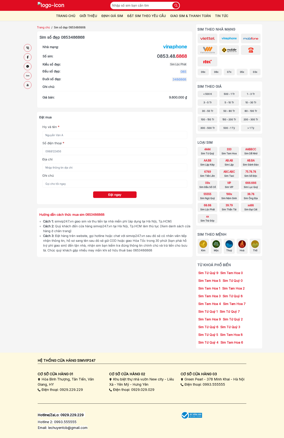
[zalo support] (27, 76)
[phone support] (27, 48)
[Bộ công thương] (191, 414)
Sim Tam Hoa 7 (234, 304)
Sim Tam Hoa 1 (209, 288)
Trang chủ (43, 27)
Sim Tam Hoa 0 (231, 273)
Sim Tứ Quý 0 (233, 281)
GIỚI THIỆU (88, 16)
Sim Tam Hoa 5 (209, 281)
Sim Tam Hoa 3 (209, 296)
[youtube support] (27, 85)
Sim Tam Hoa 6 (231, 342)
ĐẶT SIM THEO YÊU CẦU (146, 16)
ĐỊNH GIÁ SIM (112, 16)
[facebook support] (27, 57)
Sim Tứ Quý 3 (230, 327)
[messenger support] (27, 66)
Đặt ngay (114, 195)
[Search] (175, 5)
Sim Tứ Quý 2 (233, 319)
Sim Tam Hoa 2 (233, 288)
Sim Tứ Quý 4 (208, 342)
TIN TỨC (221, 16)
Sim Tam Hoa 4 (209, 304)
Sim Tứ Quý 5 (208, 335)
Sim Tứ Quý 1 (208, 311)
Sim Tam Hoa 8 (231, 335)
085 (183, 72)
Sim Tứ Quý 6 (208, 327)
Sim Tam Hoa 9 (209, 319)
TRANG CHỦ (65, 16)
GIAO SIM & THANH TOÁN (190, 16)
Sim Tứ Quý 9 (208, 273)
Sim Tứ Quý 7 (230, 311)
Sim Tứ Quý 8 (233, 296)
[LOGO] (51, 5)
